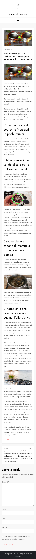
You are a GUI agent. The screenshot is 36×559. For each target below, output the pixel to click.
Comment (5, 482)
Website (4, 527)
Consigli (7, 439)
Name (4, 509)
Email (4, 518)
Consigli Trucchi (18, 14)
